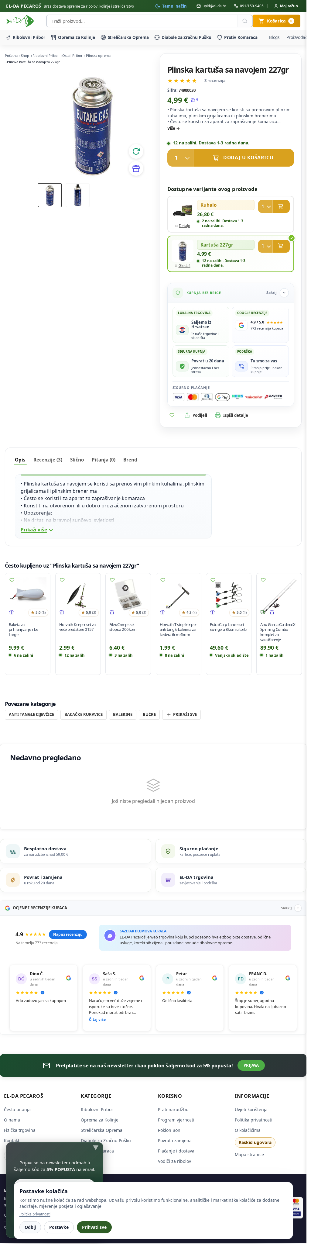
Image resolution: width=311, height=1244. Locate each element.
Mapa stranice (249, 1154)
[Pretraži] (245, 21)
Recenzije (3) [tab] (47, 460)
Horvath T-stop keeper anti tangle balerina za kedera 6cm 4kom (178, 629)
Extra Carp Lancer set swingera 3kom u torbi (228, 626)
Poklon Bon (169, 1130)
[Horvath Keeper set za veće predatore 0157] (78, 596)
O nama (12, 1120)
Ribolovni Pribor (29, 37)
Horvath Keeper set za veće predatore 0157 (77, 626)
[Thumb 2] (78, 195)
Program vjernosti (176, 1120)
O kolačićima (248, 1130)
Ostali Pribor (72, 55)
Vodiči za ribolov (174, 1161)
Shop (25, 55)
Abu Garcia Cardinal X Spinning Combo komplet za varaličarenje (278, 631)
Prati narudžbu (173, 1109)
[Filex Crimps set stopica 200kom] (128, 596)
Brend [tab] (130, 460)
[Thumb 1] (50, 195)
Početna (11, 55)
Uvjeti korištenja (251, 1109)
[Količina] (180, 158)
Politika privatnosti (253, 1120)
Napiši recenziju (68, 934)
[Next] (134, 124)
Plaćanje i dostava (176, 1151)
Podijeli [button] (200, 415)
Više (171, 128)
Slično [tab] (77, 460)
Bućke (149, 714)
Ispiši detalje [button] (235, 415)
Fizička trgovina (20, 1130)
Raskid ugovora (255, 1142)
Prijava (251, 1065)
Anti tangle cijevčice (31, 714)
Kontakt (11, 1140)
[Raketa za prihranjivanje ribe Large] (27, 596)
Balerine (122, 714)
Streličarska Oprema (128, 37)
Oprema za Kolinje (76, 37)
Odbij (30, 1227)
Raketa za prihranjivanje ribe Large (23, 629)
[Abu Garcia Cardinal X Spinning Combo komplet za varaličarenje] (279, 596)
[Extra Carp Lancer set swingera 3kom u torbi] (229, 596)
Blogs (274, 37)
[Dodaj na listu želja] (171, 415)
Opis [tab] (20, 460)
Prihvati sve (94, 1227)
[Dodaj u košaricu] (230, 158)
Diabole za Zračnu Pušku (186, 37)
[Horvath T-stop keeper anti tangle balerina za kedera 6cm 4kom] (178, 596)
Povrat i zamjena (175, 1140)
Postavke (59, 1227)
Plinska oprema (98, 55)
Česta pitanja (17, 1109)
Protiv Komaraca (241, 37)
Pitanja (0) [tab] (103, 460)
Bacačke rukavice (83, 714)
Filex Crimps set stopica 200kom (122, 626)
